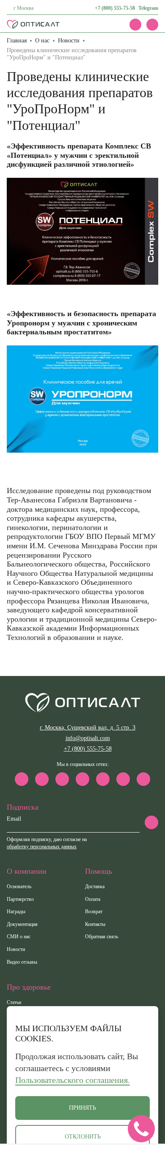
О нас (42, 40)
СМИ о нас (18, 937)
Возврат (93, 911)
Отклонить (83, 1136)
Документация (22, 924)
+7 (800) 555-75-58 (115, 8)
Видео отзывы (22, 962)
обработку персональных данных (42, 847)
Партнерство (20, 899)
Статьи (14, 1002)
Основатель (19, 886)
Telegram (148, 8)
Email (14, 819)
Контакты (95, 924)
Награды (16, 911)
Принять (82, 1108)
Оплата (92, 899)
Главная (17, 40)
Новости (69, 40)
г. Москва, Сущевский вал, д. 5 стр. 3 (87, 727)
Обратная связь (101, 937)
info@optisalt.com (88, 738)
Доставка (94, 886)
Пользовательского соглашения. (72, 1080)
